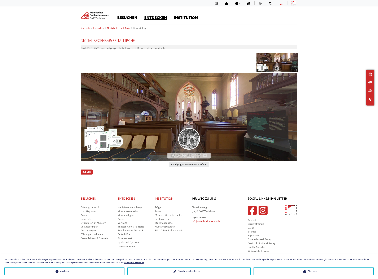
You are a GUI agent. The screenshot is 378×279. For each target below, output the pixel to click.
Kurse (121, 218)
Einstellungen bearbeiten (189, 271)
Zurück (87, 172)
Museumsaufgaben (165, 226)
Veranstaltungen (89, 226)
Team (158, 211)
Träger (158, 207)
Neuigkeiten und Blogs (130, 207)
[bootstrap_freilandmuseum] (95, 15)
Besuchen (88, 198)
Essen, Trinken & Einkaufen (95, 238)
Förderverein (162, 218)
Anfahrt (85, 215)
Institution (164, 198)
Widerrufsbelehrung (258, 250)
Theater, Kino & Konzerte (131, 226)
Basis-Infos (86, 218)
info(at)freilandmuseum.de (206, 221)
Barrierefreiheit (256, 223)
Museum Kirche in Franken (169, 215)
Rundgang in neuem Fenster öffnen (189, 164)
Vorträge (122, 222)
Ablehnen (64, 271)
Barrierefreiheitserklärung (261, 243)
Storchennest (125, 238)
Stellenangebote (164, 222)
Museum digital (126, 215)
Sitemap (252, 231)
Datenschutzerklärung (259, 239)
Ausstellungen (88, 230)
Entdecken (126, 198)
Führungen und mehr (92, 234)
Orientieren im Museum (93, 222)
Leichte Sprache (256, 246)
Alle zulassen (313, 271)
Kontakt (252, 219)
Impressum (253, 235)
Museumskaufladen (128, 211)
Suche (251, 227)
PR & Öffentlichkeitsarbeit (169, 230)
